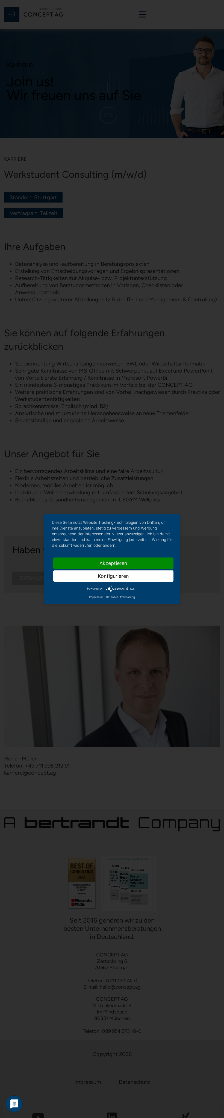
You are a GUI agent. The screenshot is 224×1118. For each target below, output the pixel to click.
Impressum (96, 597)
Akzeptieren (113, 563)
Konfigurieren (113, 576)
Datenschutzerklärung (120, 597)
